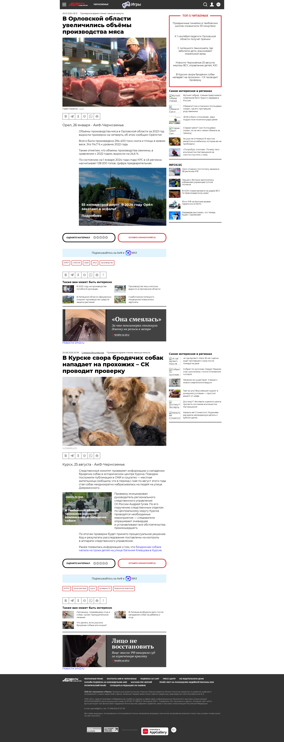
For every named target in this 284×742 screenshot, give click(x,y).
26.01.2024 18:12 (69, 13)
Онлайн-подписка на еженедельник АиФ (105, 682)
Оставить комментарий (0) (142, 237)
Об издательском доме (191, 679)
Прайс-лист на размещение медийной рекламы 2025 (186, 682)
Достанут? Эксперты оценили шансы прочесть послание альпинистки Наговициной (202, 404)
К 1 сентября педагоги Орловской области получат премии (195, 38)
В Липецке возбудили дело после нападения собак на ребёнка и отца (146, 615)
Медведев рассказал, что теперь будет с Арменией (198, 213)
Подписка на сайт (149, 679)
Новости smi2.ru (73, 342)
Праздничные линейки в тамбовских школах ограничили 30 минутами (195, 24)
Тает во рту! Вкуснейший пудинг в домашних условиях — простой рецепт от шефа (200, 393)
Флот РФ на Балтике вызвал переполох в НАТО (196, 202)
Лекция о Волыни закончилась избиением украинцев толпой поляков (198, 182)
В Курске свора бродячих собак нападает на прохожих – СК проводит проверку (195, 77)
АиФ (81, 108)
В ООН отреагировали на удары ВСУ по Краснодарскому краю (201, 192)
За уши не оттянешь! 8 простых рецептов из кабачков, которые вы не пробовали (202, 141)
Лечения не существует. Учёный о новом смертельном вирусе (200, 381)
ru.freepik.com (69, 448)
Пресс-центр (169, 679)
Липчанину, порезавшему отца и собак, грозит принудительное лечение (93, 615)
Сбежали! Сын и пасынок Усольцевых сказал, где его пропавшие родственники (202, 109)
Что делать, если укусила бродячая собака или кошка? (92, 623)
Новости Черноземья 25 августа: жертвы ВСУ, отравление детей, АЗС (195, 64)
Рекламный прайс (93, 679)
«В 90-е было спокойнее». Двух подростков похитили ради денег (200, 118)
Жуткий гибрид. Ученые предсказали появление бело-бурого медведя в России (202, 98)
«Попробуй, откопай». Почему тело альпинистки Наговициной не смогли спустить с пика (201, 152)
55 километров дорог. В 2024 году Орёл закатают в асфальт (117, 207)
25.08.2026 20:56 (70, 352)
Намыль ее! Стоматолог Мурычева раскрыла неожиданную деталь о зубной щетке (200, 415)
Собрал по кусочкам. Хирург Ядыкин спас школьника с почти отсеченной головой (202, 372)
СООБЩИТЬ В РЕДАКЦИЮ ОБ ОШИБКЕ (128, 685)
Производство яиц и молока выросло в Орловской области (144, 287)
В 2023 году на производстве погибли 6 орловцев (91, 287)
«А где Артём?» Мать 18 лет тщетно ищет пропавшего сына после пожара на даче (201, 361)
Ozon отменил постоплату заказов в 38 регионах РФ (200, 170)
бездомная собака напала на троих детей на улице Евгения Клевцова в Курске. (120, 548)
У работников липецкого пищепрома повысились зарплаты (141, 299)
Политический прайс (95, 685)
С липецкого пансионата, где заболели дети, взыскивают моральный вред (195, 51)
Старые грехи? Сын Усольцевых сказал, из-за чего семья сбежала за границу (201, 130)
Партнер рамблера (130, 730)
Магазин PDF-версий (141, 682)
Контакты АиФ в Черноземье (122, 679)
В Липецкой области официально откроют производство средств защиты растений (94, 299)
